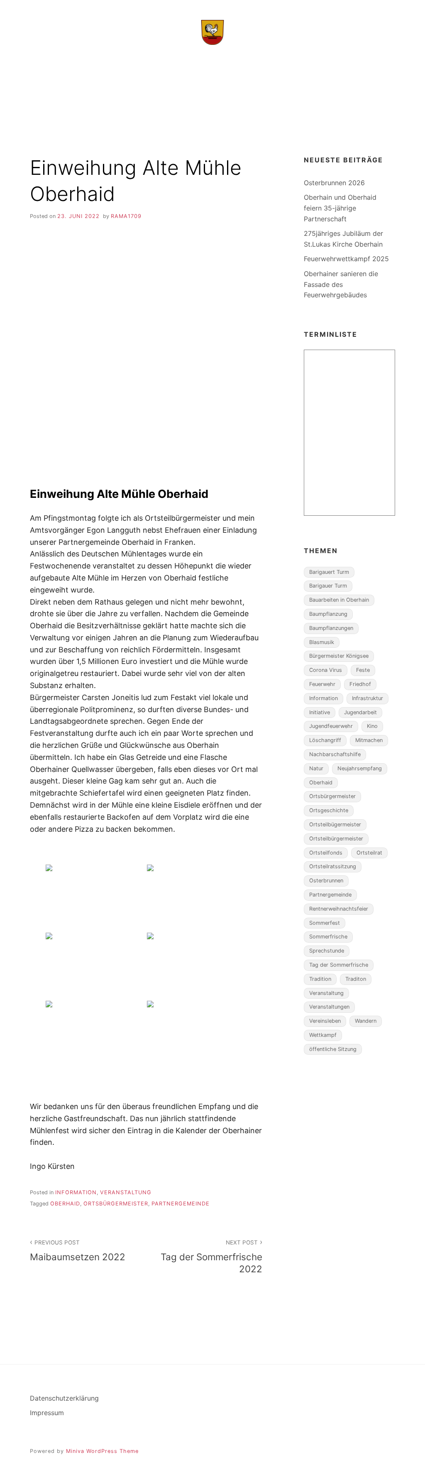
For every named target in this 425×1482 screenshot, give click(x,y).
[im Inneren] (95, 966)
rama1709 (126, 216)
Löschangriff (325, 740)
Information (76, 1192)
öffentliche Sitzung (333, 1049)
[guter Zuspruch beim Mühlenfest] (197, 1034)
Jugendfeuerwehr (331, 726)
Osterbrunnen (326, 880)
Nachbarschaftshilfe (335, 754)
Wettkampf (323, 1035)
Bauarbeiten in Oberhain (339, 600)
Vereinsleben (325, 1021)
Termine (115, 118)
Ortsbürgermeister (115, 1203)
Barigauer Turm (328, 586)
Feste (363, 670)
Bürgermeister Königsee (339, 656)
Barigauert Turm (329, 572)
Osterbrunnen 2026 (334, 183)
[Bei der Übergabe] (197, 898)
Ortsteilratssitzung (332, 866)
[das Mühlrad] (197, 966)
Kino (372, 726)
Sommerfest (324, 923)
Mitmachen (369, 740)
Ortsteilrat (369, 853)
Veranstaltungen (329, 1007)
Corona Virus (325, 670)
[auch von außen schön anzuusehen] (95, 1034)
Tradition (320, 979)
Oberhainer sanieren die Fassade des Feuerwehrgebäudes (341, 284)
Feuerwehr (322, 684)
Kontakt (332, 118)
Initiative (319, 712)
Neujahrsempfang (359, 768)
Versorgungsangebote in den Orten (208, 118)
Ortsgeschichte (328, 810)
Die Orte (75, 118)
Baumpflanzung (328, 614)
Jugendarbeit (360, 712)
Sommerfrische (328, 936)
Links (296, 118)
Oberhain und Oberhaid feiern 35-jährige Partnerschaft (340, 208)
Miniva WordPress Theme (102, 1451)
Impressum (47, 1413)
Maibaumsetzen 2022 (77, 1250)
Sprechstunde (326, 951)
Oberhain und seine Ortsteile (214, 65)
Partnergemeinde (180, 1203)
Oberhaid (65, 1203)
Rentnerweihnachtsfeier (338, 909)
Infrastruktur (367, 698)
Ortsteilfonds (325, 853)
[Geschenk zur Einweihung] (95, 898)
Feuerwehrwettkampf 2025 (346, 259)
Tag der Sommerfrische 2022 (211, 1256)
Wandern (365, 1021)
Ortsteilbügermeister (335, 824)
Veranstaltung (125, 1192)
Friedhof (360, 684)
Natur (316, 768)
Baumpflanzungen (331, 628)
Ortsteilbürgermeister (336, 838)
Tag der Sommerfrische (338, 965)
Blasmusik (321, 642)
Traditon (355, 979)
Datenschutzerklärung (64, 1398)
